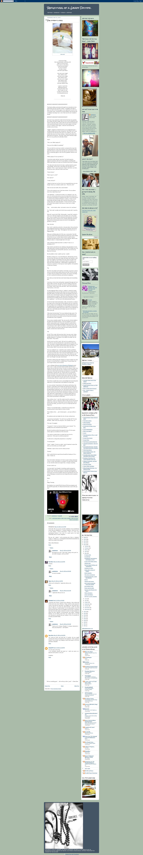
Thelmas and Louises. (89, 581)
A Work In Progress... (90, 746)
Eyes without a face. (89, 586)
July (86, 600)
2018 (85, 618)
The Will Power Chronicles (91, 773)
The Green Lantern (87, 420)
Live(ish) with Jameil (89, 727)
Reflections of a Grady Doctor (69, 8)
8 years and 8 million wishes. (91, 561)
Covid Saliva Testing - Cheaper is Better (89, 689)
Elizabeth (51, 600)
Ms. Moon (51, 561)
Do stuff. (90, 299)
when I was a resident (66, 518)
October (87, 605)
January (87, 546)
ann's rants (87, 768)
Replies (51, 547)
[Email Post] (69, 516)
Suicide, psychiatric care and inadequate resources (91, 695)
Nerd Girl (87, 709)
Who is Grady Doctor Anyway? (90, 388)
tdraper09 (51, 647)
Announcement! (88, 683)
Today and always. (89, 593)
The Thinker (87, 758)
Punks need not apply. (89, 588)
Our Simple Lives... (89, 742)
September (87, 604)
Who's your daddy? (87, 431)
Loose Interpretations (87, 429)
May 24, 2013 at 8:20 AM (65, 550)
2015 (85, 613)
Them (86, 658)
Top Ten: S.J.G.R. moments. (91, 596)
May (86, 553)
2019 (85, 620)
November (87, 607)
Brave (86, 738)
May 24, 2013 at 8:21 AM (65, 590)
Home (62, 686)
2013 (85, 544)
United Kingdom (88, 672)
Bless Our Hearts (89, 651)
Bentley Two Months (89, 733)
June (86, 598)
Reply (50, 544)
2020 (85, 622)
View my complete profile (89, 133)
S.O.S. (84, 433)
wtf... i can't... (87, 705)
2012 (85, 542)
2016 (85, 615)
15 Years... (87, 747)
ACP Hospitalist (88, 692)
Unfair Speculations (87, 450)
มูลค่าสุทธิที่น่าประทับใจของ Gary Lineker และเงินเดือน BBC (91, 677)
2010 (85, 539)
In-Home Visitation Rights (90, 743)
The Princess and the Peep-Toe (90, 441)
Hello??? (87, 728)
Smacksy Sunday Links (89, 663)
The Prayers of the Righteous (91, 710)
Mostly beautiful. (88, 573)
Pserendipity (88, 675)
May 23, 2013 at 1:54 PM (57, 581)
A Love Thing (86, 440)
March (86, 549)
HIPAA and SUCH (87, 383)
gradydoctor (55, 550)
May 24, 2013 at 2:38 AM (58, 600)
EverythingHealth (89, 687)
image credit (62, 54)
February (87, 548)
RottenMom (87, 751)
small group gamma (56, 518)
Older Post (76, 686)
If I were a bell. (88, 554)
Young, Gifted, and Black (88, 466)
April (86, 551)
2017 (85, 617)
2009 (85, 537)
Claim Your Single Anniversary (91, 667)
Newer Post (47, 686)
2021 (85, 624)
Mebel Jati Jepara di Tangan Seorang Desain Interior (90, 723)
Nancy (50, 581)
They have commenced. (90, 574)
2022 (85, 625)
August (86, 602)
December (87, 609)
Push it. (86, 579)
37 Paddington (88, 657)
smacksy (87, 662)
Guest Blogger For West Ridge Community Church (91, 700)
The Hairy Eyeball (87, 464)
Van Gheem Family (89, 698)
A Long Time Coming (87, 438)
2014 (85, 611)
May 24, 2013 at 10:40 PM (59, 635)
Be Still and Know (89, 770)
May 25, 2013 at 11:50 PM (59, 647)
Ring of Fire (87, 752)
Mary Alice (51, 635)
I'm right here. (87, 556)
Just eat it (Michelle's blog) (91, 704)
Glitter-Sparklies (86, 422)
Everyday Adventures (90, 671)
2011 (85, 541)
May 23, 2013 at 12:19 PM (59, 561)
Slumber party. (88, 563)
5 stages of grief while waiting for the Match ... (91, 716)
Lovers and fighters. (89, 594)
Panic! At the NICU (87, 424)
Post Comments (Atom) (56, 688)
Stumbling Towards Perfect (91, 666)
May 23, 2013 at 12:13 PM (60, 526)
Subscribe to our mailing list (89, 258)
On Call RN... (88, 731)
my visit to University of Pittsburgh (65, 365)
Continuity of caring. (89, 568)
